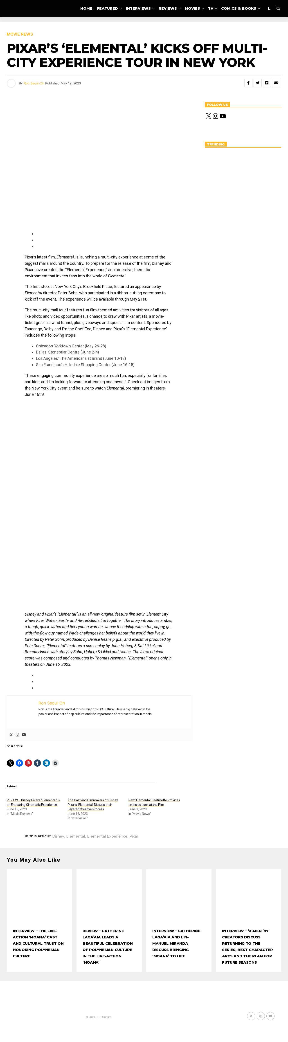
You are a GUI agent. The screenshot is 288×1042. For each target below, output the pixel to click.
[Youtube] (24, 735)
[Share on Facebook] (248, 83)
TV (210, 8)
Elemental (75, 836)
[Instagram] (18, 735)
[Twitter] (11, 735)
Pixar (133, 836)
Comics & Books (238, 8)
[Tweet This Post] (258, 83)
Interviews (138, 8)
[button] (48, 417)
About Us (169, 27)
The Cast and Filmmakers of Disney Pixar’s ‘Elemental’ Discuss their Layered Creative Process (93, 804)
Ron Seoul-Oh (34, 83)
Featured (107, 8)
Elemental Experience (107, 836)
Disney (58, 836)
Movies (192, 8)
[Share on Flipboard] (267, 83)
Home (86, 8)
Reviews (168, 8)
